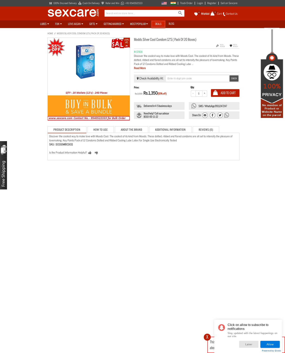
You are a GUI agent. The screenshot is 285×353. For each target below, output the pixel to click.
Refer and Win (112, 3)
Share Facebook (213, 116)
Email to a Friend (205, 116)
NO (102, 153)
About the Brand (131, 129)
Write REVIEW (222, 45)
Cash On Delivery (91, 3)
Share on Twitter (220, 116)
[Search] (180, 13)
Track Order (186, 3)
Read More (140, 68)
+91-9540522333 (133, 3)
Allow (270, 344)
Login (200, 3)
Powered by (271, 351)
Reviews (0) (206, 129)
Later (248, 344)
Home (50, 33)
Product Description (67, 129)
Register (211, 3)
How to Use (100, 129)
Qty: (192, 87)
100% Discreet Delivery (65, 3)
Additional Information (170, 129)
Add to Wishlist (235, 45)
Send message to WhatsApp (226, 115)
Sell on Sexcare (229, 3)
